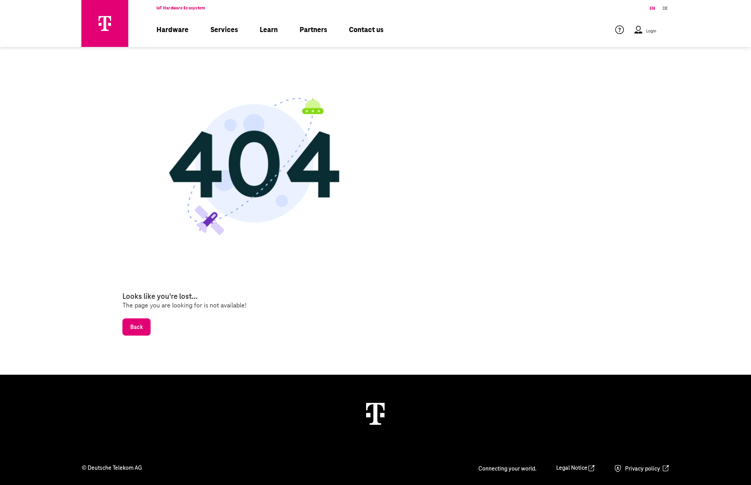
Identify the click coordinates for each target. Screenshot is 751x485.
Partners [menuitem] (313, 29)
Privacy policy (642, 468)
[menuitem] (624, 35)
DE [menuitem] (665, 8)
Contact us (366, 29)
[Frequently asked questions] (619, 35)
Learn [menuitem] (269, 29)
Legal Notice (572, 467)
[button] (645, 35)
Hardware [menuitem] (172, 29)
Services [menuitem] (224, 29)
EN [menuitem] (652, 8)
